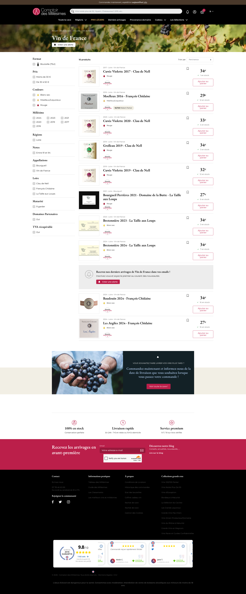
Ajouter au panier (203, 82)
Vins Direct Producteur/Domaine (176, 518)
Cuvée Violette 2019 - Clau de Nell (126, 170)
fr (211, 11)
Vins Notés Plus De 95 (171, 487)
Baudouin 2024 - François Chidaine (127, 298)
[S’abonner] (141, 450)
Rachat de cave (132, 503)
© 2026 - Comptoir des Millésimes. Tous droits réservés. (74, 575)
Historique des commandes (137, 487)
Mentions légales (105, 575)
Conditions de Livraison (135, 482)
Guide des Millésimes (97, 487)
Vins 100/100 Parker (170, 482)
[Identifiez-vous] (194, 12)
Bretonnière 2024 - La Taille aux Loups (129, 245)
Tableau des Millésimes (98, 482)
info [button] (145, 2)
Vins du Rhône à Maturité (172, 523)
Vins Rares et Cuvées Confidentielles (177, 533)
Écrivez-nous (57, 482)
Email (102, 446)
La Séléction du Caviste (171, 503)
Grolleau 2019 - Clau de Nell (122, 146)
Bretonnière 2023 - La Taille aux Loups (129, 221)
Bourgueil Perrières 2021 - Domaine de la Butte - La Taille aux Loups (142, 197)
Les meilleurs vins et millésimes (102, 497)
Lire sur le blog (156, 453)
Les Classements (95, 492)
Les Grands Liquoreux (171, 508)
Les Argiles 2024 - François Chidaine (127, 323)
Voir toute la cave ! (158, 386)
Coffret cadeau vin (133, 497)
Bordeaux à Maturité (170, 497)
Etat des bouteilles (133, 492)
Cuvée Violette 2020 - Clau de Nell (126, 121)
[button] (74, 427)
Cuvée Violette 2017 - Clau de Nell (126, 71)
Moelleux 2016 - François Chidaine (126, 96)
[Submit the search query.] (72, 11)
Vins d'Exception (168, 492)
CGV (115, 575)
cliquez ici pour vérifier (145, 571)
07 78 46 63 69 (58, 487)
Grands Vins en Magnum (172, 528)
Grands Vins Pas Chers (171, 513)
